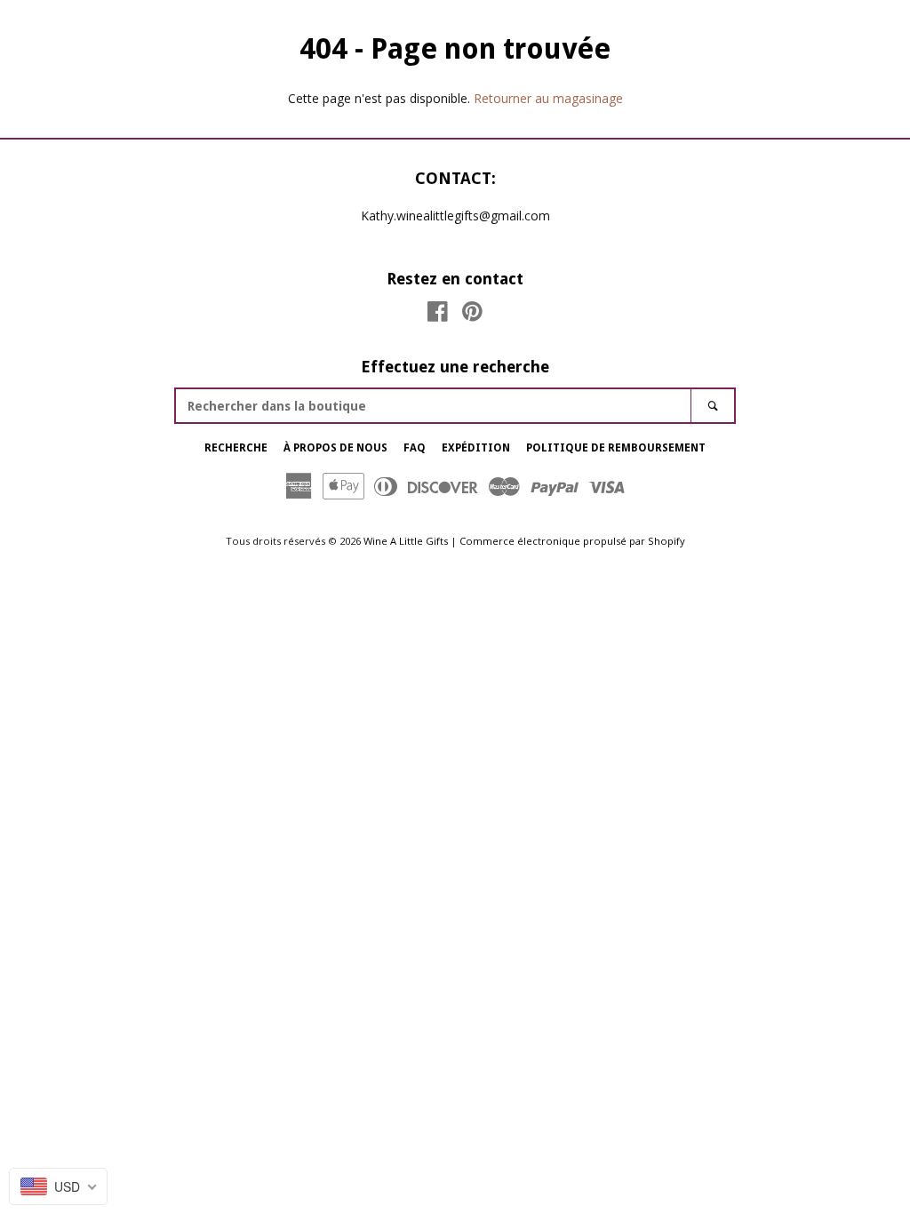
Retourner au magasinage (548, 98)
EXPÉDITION (476, 448)
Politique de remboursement (616, 448)
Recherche (235, 448)
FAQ (414, 448)
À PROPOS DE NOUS (335, 448)
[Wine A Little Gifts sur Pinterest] (472, 315)
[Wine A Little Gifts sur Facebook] (438, 315)
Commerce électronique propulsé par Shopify (572, 540)
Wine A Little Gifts (405, 540)
